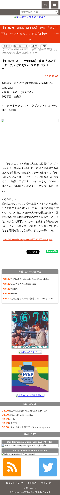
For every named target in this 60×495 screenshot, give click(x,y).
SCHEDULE (21, 46)
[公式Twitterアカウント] (48, 467)
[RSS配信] (12, 467)
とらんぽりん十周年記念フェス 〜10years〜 (32, 298)
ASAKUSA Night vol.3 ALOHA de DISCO (30, 279)
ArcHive (14, 289)
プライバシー (47, 483)
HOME (6, 46)
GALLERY (30, 434)
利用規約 (32, 483)
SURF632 (15, 293)
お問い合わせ (30, 488)
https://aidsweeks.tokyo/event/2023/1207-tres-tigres (27, 239)
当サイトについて (14, 483)
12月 (43, 46)
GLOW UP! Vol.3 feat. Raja (23, 284)
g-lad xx (15, 6)
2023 (34, 46)
